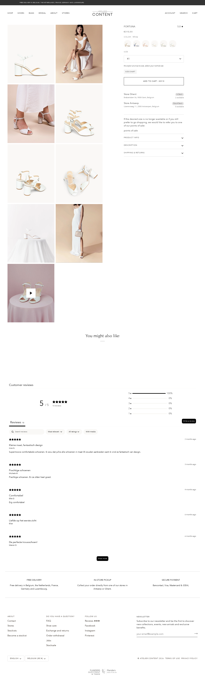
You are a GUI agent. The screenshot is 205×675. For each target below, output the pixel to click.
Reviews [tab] (17, 422)
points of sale (131, 130)
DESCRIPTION (130, 145)
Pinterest (89, 635)
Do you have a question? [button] (60, 616)
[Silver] (164, 44)
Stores (11, 625)
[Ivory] (172, 44)
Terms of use (172, 658)
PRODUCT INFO (131, 137)
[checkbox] (90, 432)
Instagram (90, 630)
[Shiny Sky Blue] (137, 44)
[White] (155, 44)
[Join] (195, 633)
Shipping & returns (134, 153)
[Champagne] (128, 44)
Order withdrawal (55, 635)
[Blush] (146, 44)
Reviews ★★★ (92, 621)
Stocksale (51, 645)
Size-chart (130, 72)
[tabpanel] (102, 496)
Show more (102, 558)
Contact (12, 621)
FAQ (48, 621)
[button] (11, 13)
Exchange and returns (57, 630)
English (14, 658)
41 (128, 58)
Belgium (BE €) (35, 658)
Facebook (90, 625)
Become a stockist (17, 635)
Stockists (12, 630)
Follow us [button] (91, 616)
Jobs (48, 640)
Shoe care (51, 625)
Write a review (189, 421)
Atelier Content (149, 658)
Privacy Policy (189, 658)
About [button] (11, 616)
